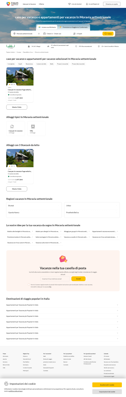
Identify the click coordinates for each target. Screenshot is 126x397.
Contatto (45, 370)
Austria (5, 359)
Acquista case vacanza (110, 365)
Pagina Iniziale (10, 52)
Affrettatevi (107, 359)
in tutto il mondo (27, 367)
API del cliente (87, 359)
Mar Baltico (26, 362)
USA (4, 367)
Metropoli (25, 370)
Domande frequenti (48, 367)
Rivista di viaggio (47, 359)
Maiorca (25, 356)
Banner (65, 362)
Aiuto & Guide (67, 359)
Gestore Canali (88, 356)
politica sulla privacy (16, 391)
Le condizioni (107, 370)
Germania (5, 356)
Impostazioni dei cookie (107, 392)
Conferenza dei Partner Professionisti (90, 363)
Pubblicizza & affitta (68, 356)
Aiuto (44, 365)
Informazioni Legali (109, 376)
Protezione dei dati (109, 373)
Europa (19, 52)
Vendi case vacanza (109, 367)
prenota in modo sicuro (49, 362)
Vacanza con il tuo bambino (111, 362)
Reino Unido (6, 365)
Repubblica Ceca (28, 52)
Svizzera (5, 362)
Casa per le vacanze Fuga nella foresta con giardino (25, 90)
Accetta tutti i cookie (107, 385)
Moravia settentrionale (41, 52)
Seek (44, 356)
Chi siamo (106, 356)
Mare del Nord (27, 359)
